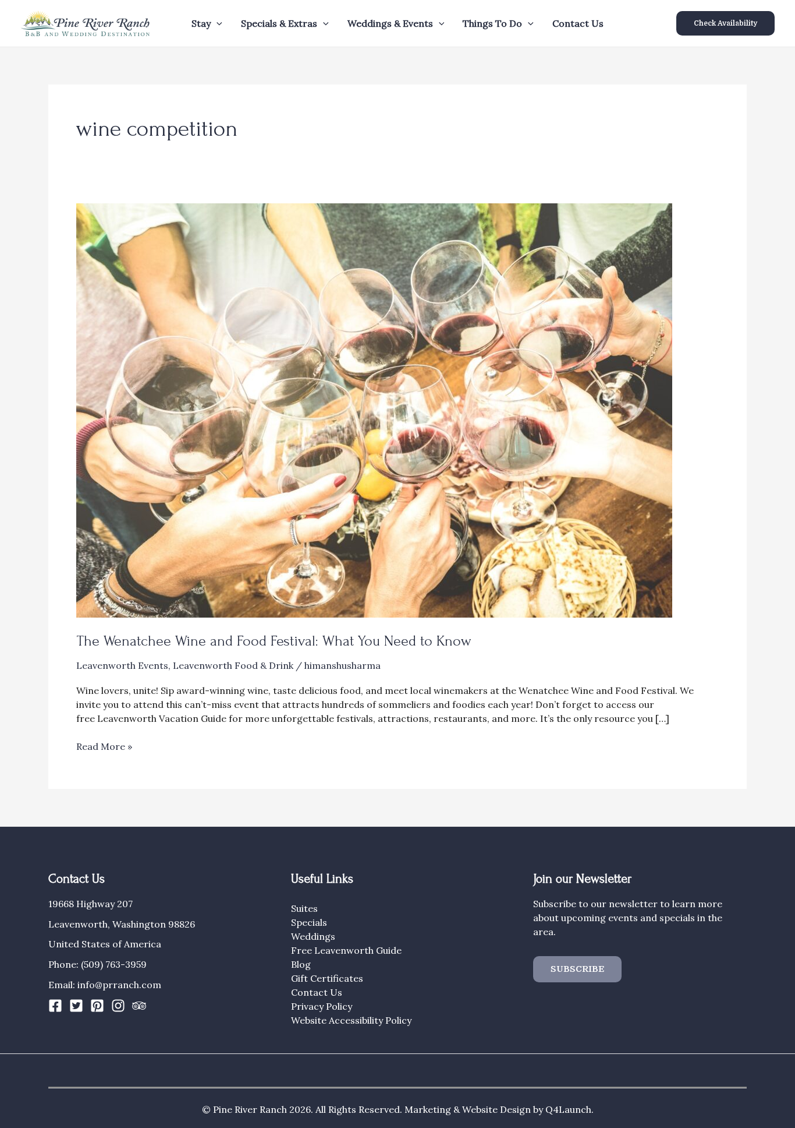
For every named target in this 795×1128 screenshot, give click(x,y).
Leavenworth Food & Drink (233, 665)
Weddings (313, 936)
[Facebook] (55, 1006)
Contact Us (578, 23)
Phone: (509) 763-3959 (97, 964)
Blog (301, 964)
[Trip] (139, 1006)
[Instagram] (118, 1006)
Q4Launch (568, 1109)
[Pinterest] (97, 1006)
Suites (304, 908)
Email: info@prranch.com (104, 984)
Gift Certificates (327, 978)
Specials (309, 922)
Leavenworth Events (122, 665)
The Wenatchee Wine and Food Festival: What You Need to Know (273, 641)
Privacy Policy (321, 1006)
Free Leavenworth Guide (346, 950)
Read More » (104, 746)
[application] (216, 23)
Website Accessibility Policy (351, 1020)
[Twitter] (76, 1006)
